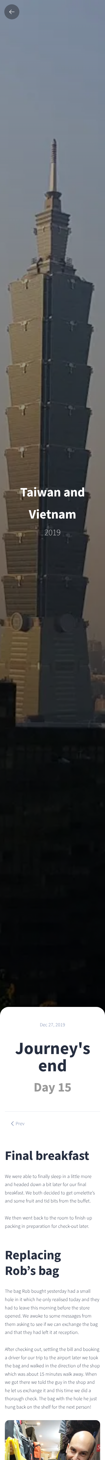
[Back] (11, 11)
